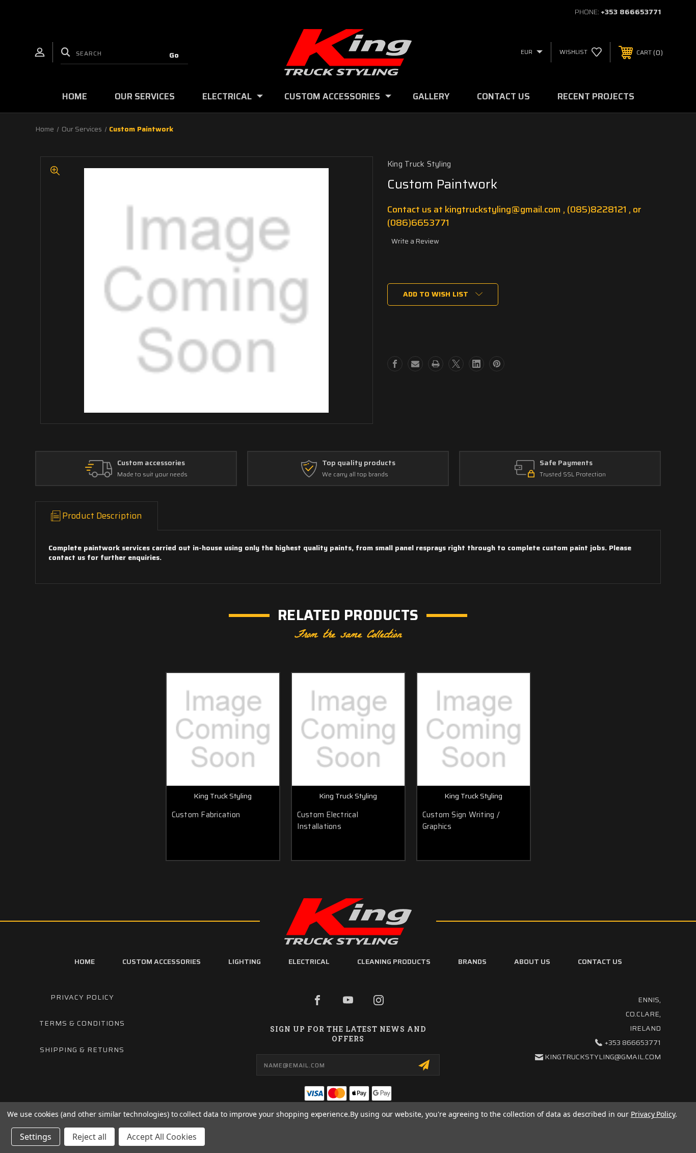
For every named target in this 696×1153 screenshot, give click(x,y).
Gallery (431, 96)
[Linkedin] (476, 363)
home (84, 961)
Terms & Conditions (82, 1023)
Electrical (227, 96)
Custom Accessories (332, 96)
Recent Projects (595, 96)
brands (472, 961)
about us (532, 961)
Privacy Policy (82, 997)
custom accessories (161, 961)
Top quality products (358, 463)
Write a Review (415, 241)
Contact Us (503, 96)
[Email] (415, 363)
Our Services (145, 96)
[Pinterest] (496, 363)
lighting (244, 961)
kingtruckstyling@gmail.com (603, 1056)
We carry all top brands (355, 474)
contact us (600, 961)
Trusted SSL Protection (573, 474)
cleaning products (394, 961)
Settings (35, 1136)
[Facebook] (395, 363)
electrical (309, 961)
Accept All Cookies (162, 1136)
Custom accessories (151, 463)
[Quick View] (259, 693)
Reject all (89, 1136)
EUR (527, 52)
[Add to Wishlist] (259, 719)
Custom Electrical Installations (327, 820)
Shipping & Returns (82, 1049)
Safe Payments (566, 463)
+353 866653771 (631, 11)
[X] (456, 363)
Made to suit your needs (152, 474)
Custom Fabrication (206, 815)
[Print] (435, 363)
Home (74, 96)
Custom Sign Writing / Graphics (460, 820)
